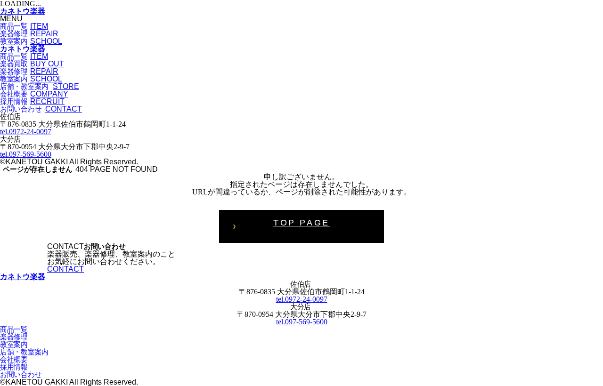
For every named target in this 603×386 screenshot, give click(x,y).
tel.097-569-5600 (25, 154)
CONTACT (65, 269)
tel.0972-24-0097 (25, 132)
